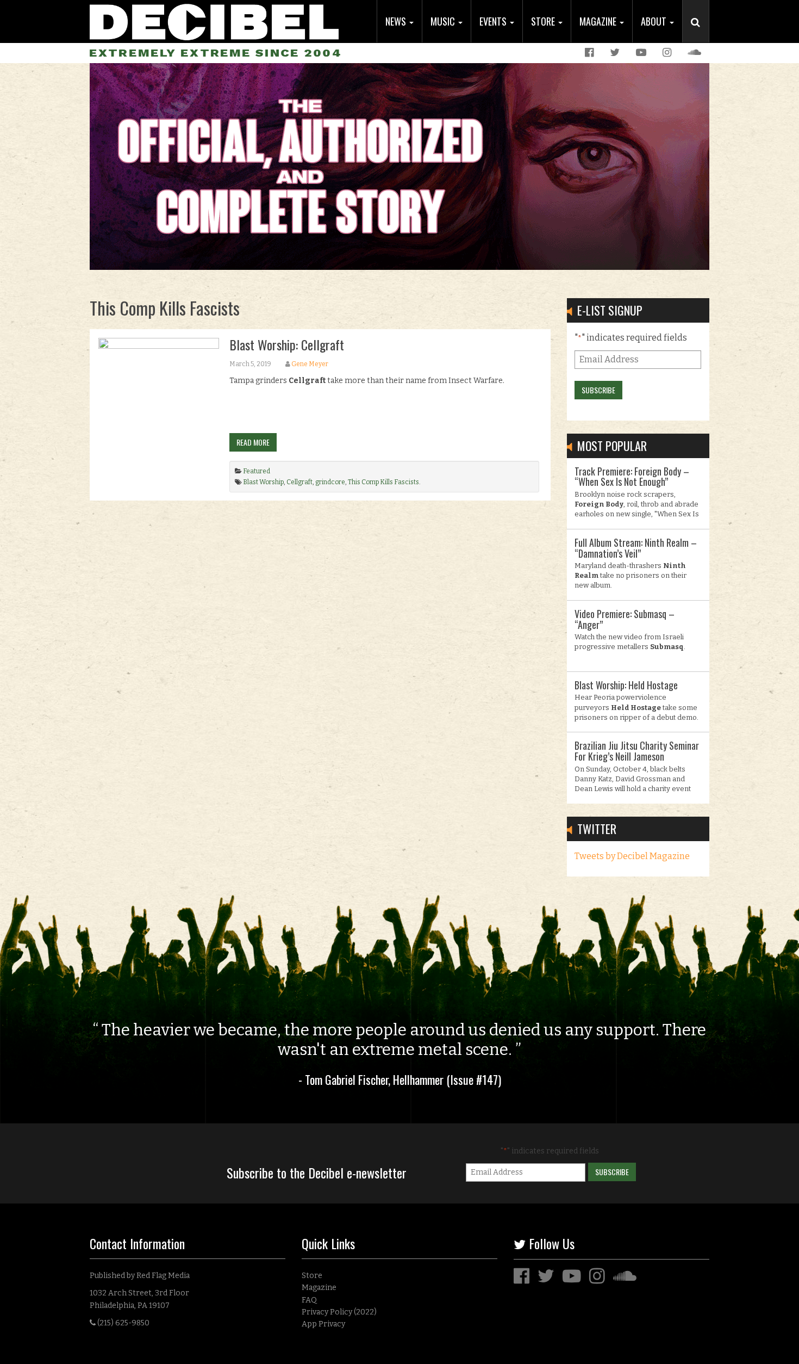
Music (443, 21)
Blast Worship (263, 482)
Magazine (599, 21)
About (655, 21)
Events (494, 21)
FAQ (309, 1300)
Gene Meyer (309, 364)
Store (544, 21)
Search (700, 33)
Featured (256, 471)
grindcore (330, 482)
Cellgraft (299, 482)
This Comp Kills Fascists (383, 482)
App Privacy (323, 1324)
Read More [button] (253, 442)
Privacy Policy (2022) (339, 1312)
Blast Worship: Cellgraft (286, 344)
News (396, 21)
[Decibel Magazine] (214, 20)
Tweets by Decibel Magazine (632, 856)
